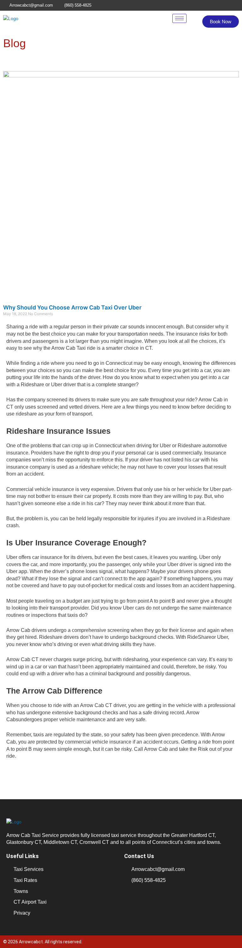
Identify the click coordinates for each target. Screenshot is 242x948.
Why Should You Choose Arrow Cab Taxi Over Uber (72, 307)
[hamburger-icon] (179, 18)
